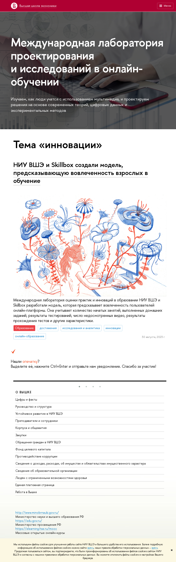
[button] (79, 387)
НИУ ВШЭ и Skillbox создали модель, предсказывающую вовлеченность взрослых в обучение (80, 172)
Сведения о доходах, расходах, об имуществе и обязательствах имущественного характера (80, 463)
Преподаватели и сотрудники (36, 421)
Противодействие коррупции (36, 456)
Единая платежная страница (34, 485)
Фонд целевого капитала (33, 449)
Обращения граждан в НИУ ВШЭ (38, 442)
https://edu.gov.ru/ (28, 521)
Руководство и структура (33, 406)
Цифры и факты (26, 399)
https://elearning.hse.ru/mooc (36, 529)
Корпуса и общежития (31, 428)
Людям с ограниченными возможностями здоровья (51, 478)
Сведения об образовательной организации (46, 471)
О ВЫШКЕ (23, 392)
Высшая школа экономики (38, 6)
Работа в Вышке (26, 492)
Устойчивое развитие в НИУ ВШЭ (39, 414)
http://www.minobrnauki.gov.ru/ (37, 512)
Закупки (20, 435)
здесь (90, 548)
